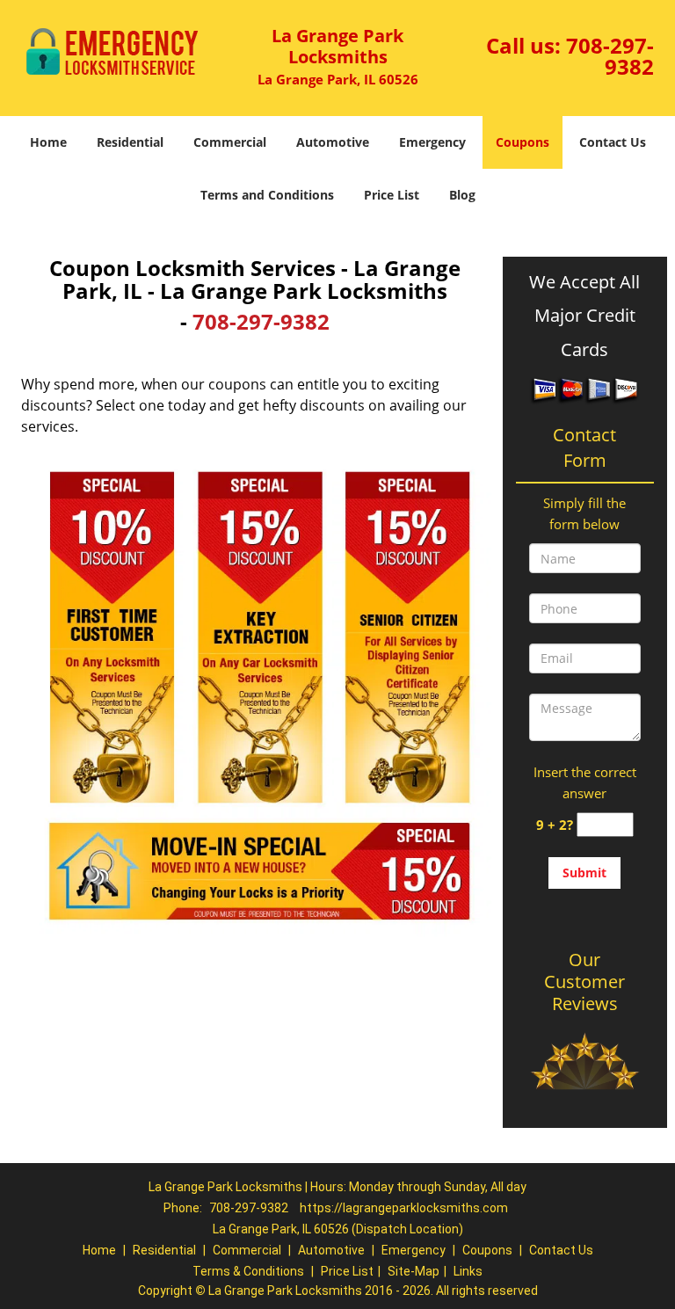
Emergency (432, 142)
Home (48, 142)
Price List (391, 194)
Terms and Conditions (267, 194)
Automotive (332, 142)
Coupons (522, 142)
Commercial (229, 142)
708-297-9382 (610, 56)
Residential (130, 142)
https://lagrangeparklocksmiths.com (404, 1208)
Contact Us (612, 142)
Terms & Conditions (248, 1271)
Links (468, 1271)
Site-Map (413, 1271)
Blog (462, 194)
